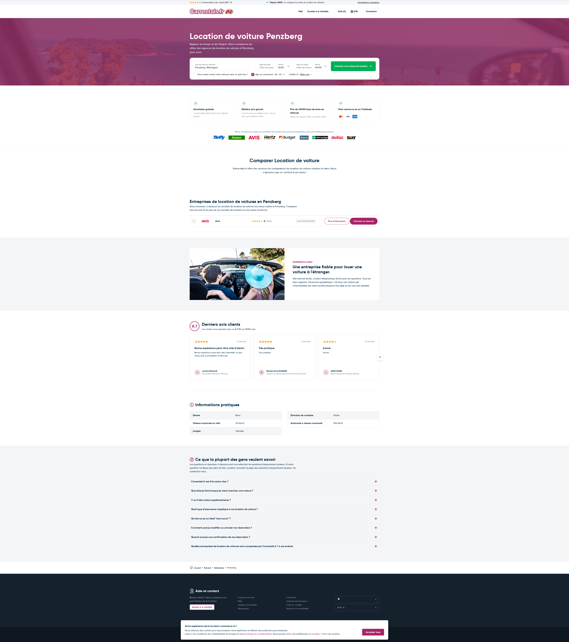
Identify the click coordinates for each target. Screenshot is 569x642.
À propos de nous (246, 597)
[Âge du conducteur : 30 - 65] (252, 74)
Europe (207, 567)
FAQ (300, 11)
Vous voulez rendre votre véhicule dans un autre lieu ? (222, 74)
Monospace (243, 608)
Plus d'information (337, 221)
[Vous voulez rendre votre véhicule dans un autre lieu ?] (194, 74)
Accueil (197, 567)
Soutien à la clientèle (317, 11)
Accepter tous (373, 632)
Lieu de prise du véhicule (205, 64)
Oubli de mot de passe (296, 601)
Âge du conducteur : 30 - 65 (268, 74)
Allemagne (219, 567)
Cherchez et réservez (364, 221)
